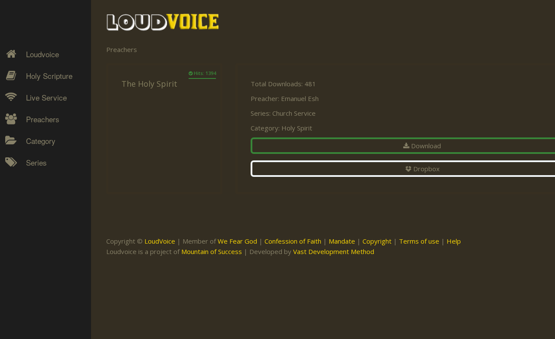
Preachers (42, 119)
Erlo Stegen (36, 191)
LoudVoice (159, 241)
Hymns (30, 176)
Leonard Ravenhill (45, 221)
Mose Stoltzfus (41, 262)
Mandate (342, 241)
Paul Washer (37, 292)
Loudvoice (42, 54)
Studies (31, 221)
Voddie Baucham (43, 323)
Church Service (294, 113)
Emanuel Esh (300, 98)
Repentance (37, 221)
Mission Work (40, 206)
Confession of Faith (292, 241)
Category (41, 140)
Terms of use (419, 241)
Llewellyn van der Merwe (42, 241)
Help (454, 241)
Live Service (46, 97)
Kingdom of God (44, 191)
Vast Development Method (333, 251)
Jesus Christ (37, 191)
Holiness (32, 176)
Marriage (33, 206)
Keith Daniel (37, 206)
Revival (30, 236)
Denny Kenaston (43, 176)
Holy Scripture (49, 75)
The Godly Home (45, 267)
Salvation (33, 252)
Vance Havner (40, 307)
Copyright (377, 241)
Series (36, 162)
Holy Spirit (296, 128)
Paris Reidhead (41, 277)
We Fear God (237, 241)
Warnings (34, 236)
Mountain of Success (211, 251)
